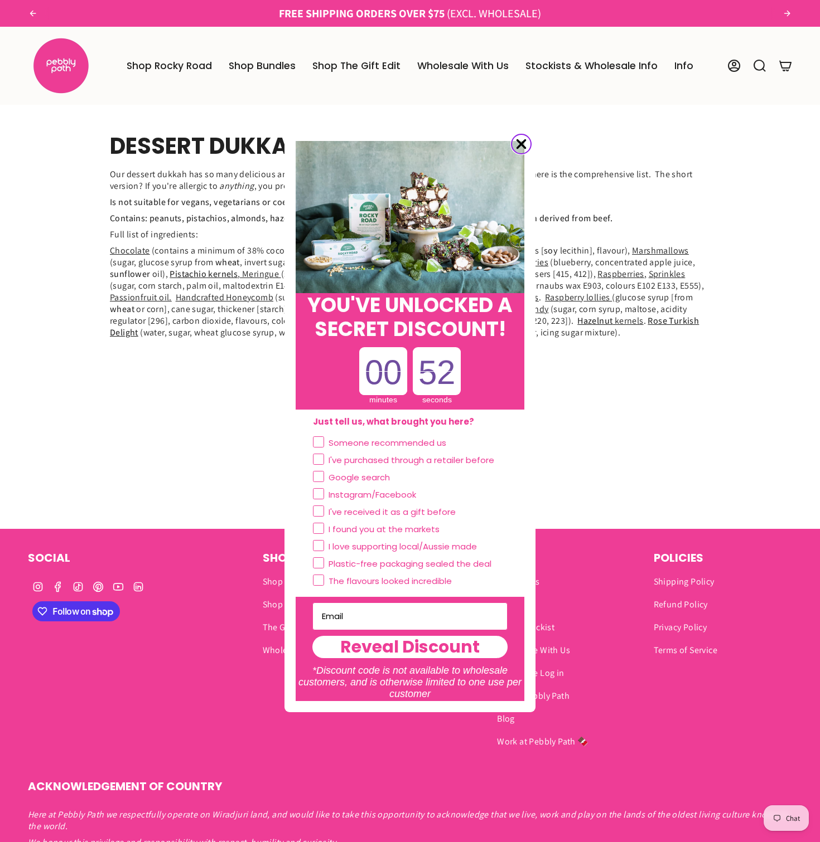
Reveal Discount (410, 647)
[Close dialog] (521, 144)
